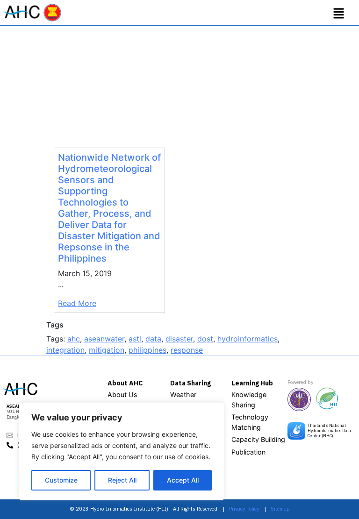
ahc (73, 338)
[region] (121, 451)
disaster (179, 338)
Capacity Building (258, 439)
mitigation (106, 350)
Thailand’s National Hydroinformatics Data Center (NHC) (329, 430)
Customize (61, 480)
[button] (339, 13)
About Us (122, 394)
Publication (248, 452)
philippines (147, 350)
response (187, 350)
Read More (77, 303)
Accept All (183, 480)
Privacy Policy (244, 508)
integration (65, 350)
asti (135, 338)
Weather (183, 394)
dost (205, 338)
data (153, 338)
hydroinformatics (247, 338)
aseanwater (104, 338)
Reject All (122, 480)
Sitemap (280, 508)
